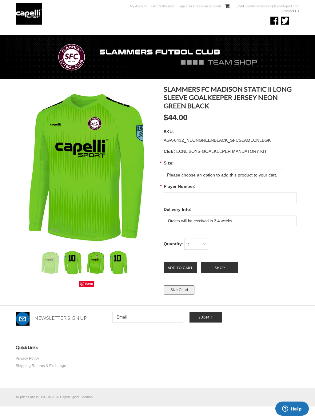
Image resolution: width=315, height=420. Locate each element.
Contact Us (290, 11)
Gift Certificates (162, 6)
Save (89, 283)
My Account (138, 6)
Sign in (183, 6)
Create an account (207, 6)
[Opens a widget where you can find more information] (292, 409)
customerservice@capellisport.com (272, 6)
